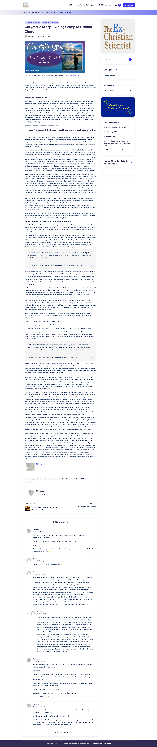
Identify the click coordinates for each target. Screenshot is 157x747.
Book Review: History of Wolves (115, 127)
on (116, 162)
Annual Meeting (30, 479)
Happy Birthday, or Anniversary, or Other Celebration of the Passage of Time (117, 143)
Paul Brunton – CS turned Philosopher (117, 150)
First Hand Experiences (33, 22)
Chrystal (40, 491)
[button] (129, 5)
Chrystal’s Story (74, 75)
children (39, 479)
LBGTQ (83, 479)
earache (75, 479)
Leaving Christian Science (50, 22)
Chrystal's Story (66, 479)
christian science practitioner (51, 479)
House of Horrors (110, 136)
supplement (29, 482)
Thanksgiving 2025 (110, 132)
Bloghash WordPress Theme (101, 744)
